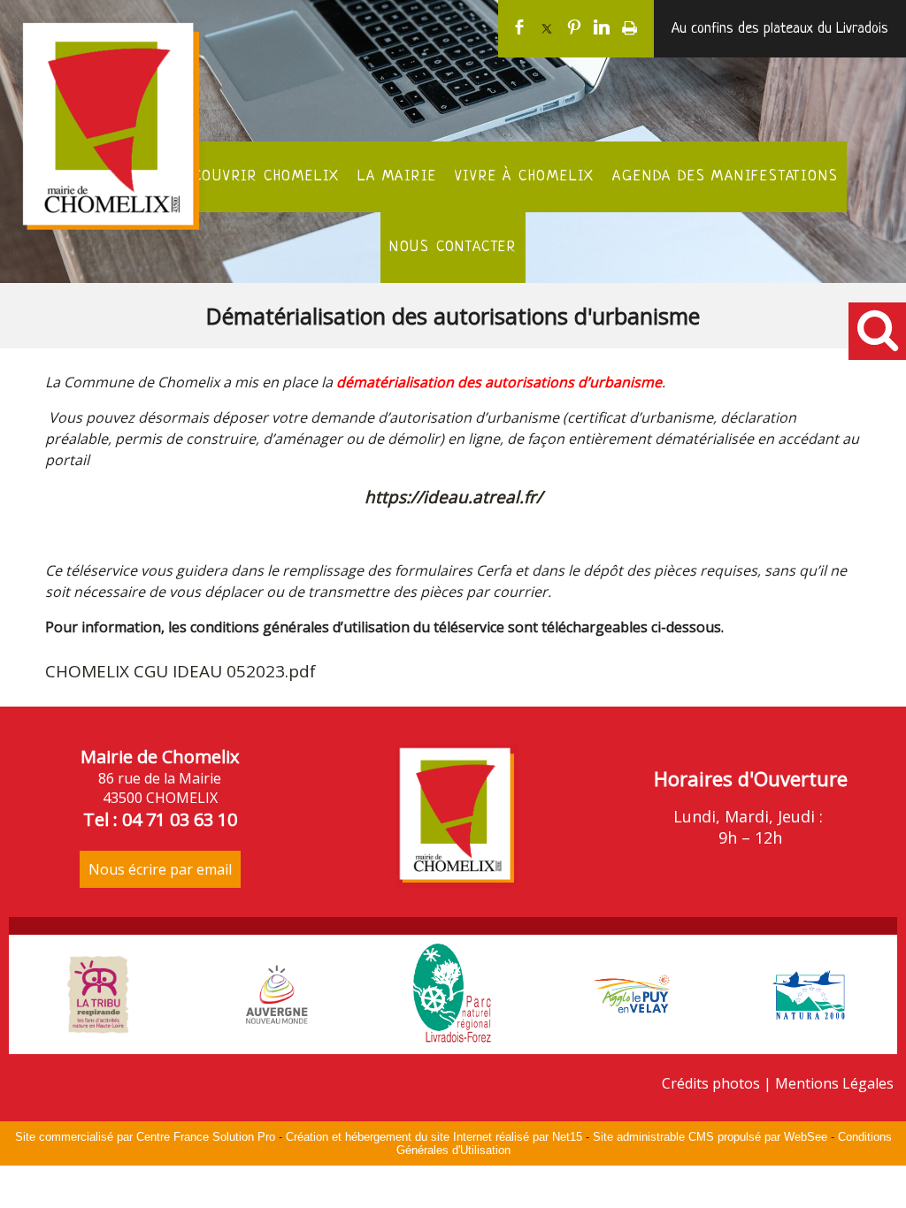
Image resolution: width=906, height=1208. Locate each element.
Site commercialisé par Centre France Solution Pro (145, 1136)
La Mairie (396, 176)
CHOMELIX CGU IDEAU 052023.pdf (180, 671)
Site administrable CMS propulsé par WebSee (710, 1136)
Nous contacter (453, 247)
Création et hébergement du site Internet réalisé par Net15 (434, 1136)
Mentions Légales (834, 1083)
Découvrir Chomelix (257, 176)
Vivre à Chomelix (525, 176)
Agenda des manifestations (725, 176)
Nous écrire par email (160, 869)
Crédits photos (711, 1083)
